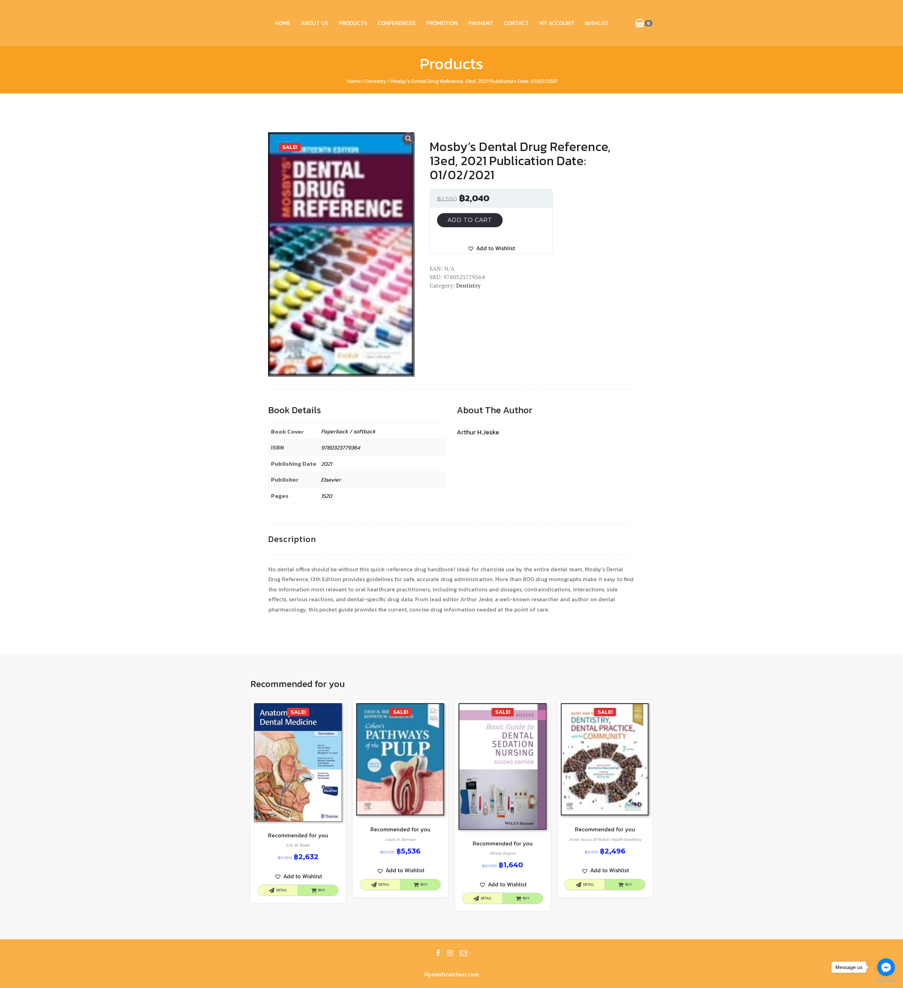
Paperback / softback (348, 431)
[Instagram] (450, 953)
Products (353, 23)
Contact (516, 23)
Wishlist (597, 23)
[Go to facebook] (886, 967)
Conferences (397, 23)
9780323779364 (340, 447)
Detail (281, 890)
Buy (321, 890)
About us (314, 23)
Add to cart (470, 220)
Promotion (442, 23)
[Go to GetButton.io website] (886, 980)
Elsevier (331, 479)
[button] (491, 248)
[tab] (292, 539)
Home (282, 23)
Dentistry (375, 81)
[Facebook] (438, 953)
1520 (326, 496)
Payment (480, 23)
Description (292, 539)
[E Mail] (463, 953)
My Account (556, 23)
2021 (326, 463)
